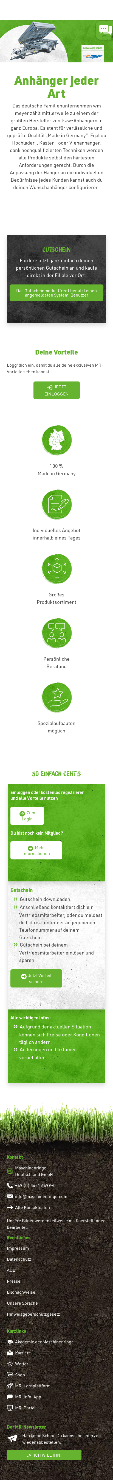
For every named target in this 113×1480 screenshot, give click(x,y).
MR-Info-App (28, 1396)
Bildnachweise (21, 1292)
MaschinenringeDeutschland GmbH (34, 1171)
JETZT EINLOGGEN (56, 390)
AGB (11, 1270)
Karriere (23, 1352)
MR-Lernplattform (32, 1385)
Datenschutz (19, 1259)
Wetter (21, 1363)
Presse (14, 1281)
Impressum (18, 1248)
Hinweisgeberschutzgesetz (33, 1314)
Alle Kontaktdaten (32, 1207)
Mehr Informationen (36, 850)
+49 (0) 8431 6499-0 (35, 1185)
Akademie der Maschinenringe (44, 1342)
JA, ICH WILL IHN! (44, 1455)
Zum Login (28, 815)
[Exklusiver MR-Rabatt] (56, 40)
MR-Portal (25, 1407)
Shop (20, 1374)
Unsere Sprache (22, 1303)
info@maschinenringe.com (41, 1196)
